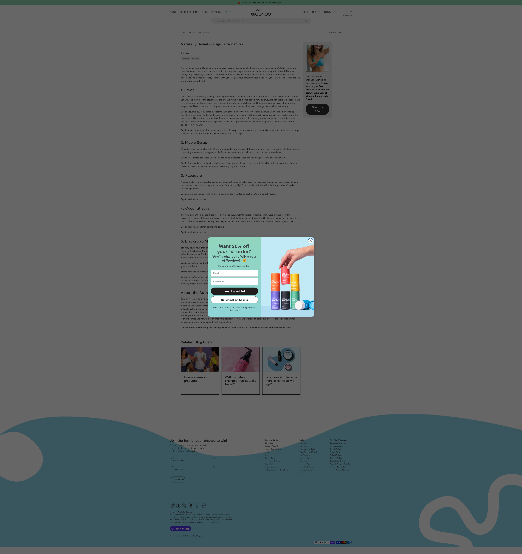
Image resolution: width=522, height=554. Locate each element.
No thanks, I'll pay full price (234, 299)
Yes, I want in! (234, 291)
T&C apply (234, 310)
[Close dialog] (310, 240)
